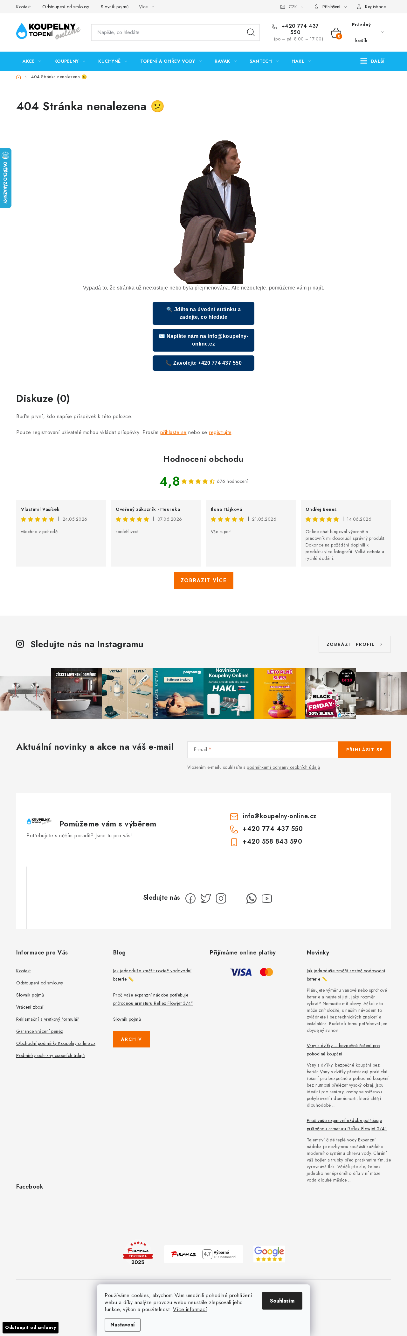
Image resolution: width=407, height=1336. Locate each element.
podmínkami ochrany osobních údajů (283, 767)
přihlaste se (173, 432)
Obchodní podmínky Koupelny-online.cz (55, 1043)
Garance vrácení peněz (39, 1031)
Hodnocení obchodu (203, 459)
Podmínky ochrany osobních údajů (50, 1055)
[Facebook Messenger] (236, 898)
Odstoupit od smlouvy (30, 1327)
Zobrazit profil (351, 644)
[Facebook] (190, 898)
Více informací (190, 1309)
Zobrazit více (204, 580)
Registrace (375, 7)
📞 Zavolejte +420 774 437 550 (203, 363)
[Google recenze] (269, 1253)
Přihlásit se (364, 750)
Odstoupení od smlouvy (65, 7)
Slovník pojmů (115, 7)
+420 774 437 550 (299, 29)
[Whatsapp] (251, 898)
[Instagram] (221, 898)
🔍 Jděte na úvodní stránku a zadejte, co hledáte (203, 313)
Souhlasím (282, 1300)
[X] (206, 898)
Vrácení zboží (30, 1007)
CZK (292, 7)
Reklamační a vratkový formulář (47, 1019)
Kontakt (23, 7)
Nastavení (122, 1324)
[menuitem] (32, 61)
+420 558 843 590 (272, 841)
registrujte (220, 432)
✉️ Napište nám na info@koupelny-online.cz (204, 340)
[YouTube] (267, 898)
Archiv (131, 1039)
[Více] (372, 61)
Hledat (251, 32)
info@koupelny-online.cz (280, 816)
